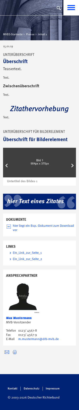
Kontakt (12, 388)
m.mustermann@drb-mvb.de (38, 339)
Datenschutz (32, 388)
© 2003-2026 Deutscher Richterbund (34, 397)
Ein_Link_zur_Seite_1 (27, 253)
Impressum (53, 388)
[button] (7, 167)
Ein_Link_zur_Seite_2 (27, 259)
